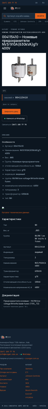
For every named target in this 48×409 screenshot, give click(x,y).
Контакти (4, 383)
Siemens (7, 22)
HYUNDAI (29, 397)
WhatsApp (26, 354)
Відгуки (3, 390)
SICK (27, 383)
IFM (40, 22)
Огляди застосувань (8, 372)
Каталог (5, 29)
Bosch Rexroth (31, 390)
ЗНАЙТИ (40, 16)
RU (43, 3)
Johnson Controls (27, 22)
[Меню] (5, 8)
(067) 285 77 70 (9, 3)
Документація (6, 379)
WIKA (27, 386)
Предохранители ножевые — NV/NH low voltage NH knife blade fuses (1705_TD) (22, 304)
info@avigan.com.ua (9, 354)
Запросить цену (11, 111)
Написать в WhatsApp (15, 118)
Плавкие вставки (18, 29)
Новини (3, 386)
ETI (15, 22)
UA (36, 3)
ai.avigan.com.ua (32, 358)
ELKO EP (28, 394)
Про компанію (6, 368)
